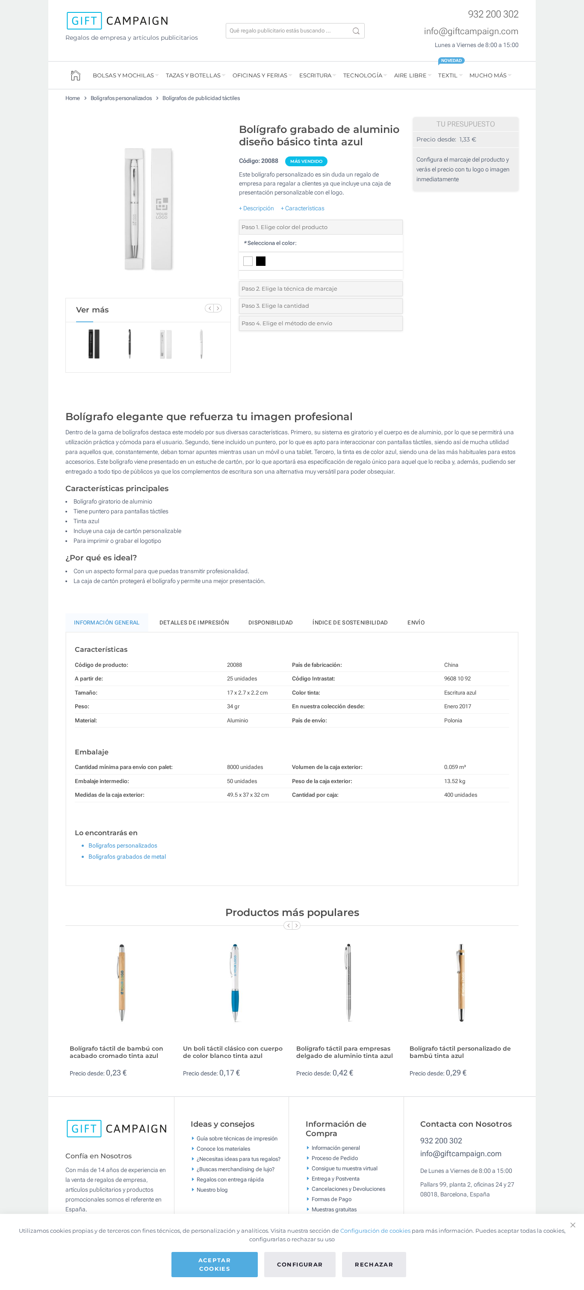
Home (72, 98)
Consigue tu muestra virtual (345, 1168)
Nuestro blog (212, 1190)
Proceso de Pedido (335, 1158)
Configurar (300, 1264)
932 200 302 (493, 14)
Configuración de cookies (375, 1230)
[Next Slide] (217, 308)
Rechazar (374, 1264)
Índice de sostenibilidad (350, 622)
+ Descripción (256, 208)
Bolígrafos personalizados (121, 98)
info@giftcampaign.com (471, 31)
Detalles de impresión (194, 622)
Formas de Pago (331, 1199)
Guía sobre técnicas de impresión (237, 1138)
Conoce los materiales (223, 1149)
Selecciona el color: (270, 243)
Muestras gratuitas (334, 1209)
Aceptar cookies (214, 1264)
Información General (107, 622)
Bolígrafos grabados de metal (127, 856)
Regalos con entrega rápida (230, 1179)
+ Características (302, 208)
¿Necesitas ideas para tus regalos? (238, 1159)
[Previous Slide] (209, 308)
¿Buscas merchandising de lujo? (235, 1169)
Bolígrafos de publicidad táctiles (201, 98)
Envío (416, 622)
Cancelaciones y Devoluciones (348, 1188)
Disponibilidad (270, 622)
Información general (336, 1147)
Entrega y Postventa (336, 1178)
